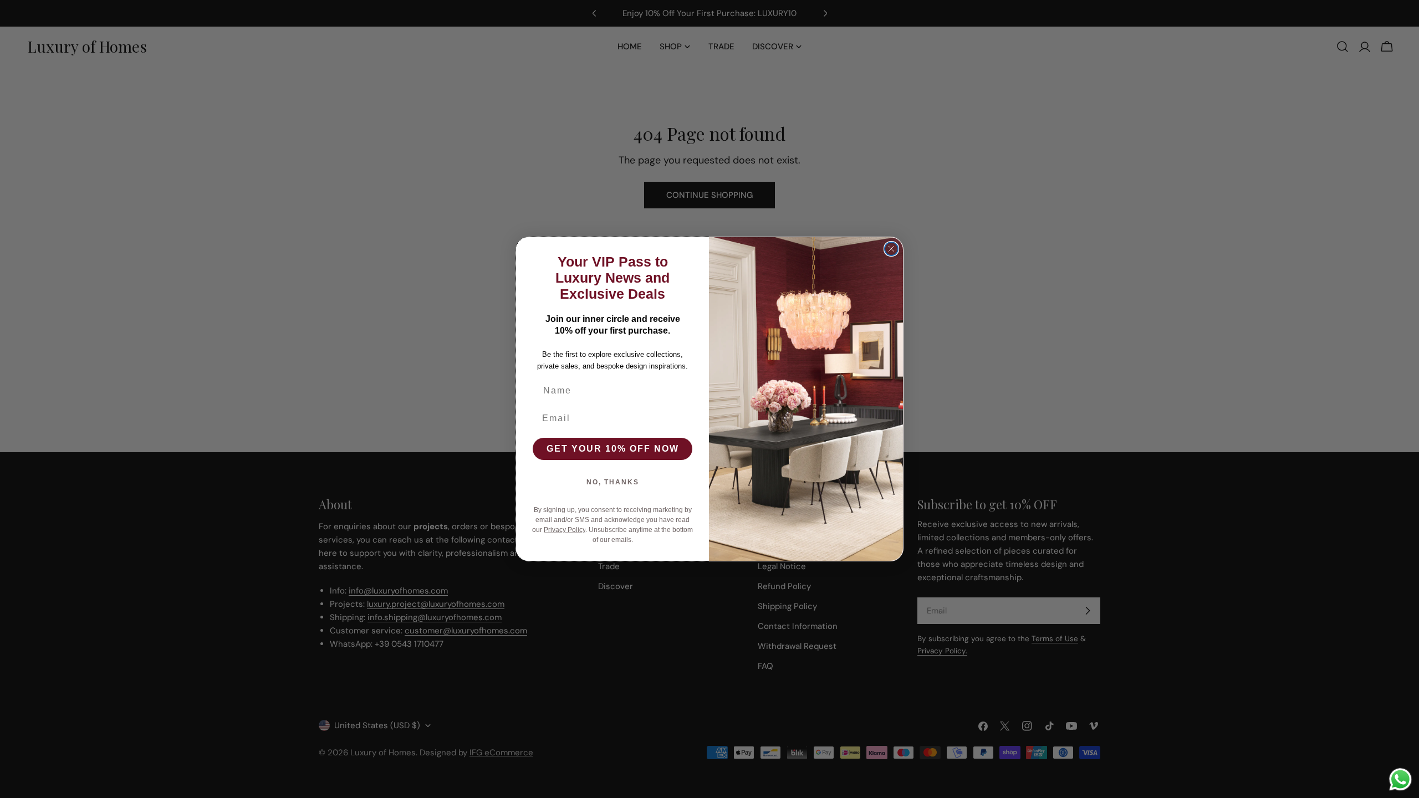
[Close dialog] (891, 248)
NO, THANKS (612, 482)
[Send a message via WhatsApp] (1400, 779)
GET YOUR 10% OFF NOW (613, 448)
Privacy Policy (564, 530)
